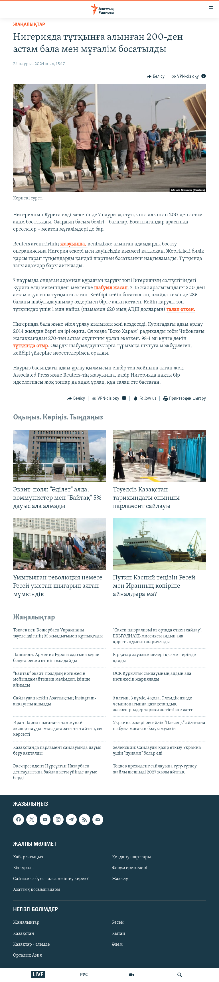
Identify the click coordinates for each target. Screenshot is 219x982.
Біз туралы (24, 868)
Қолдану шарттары (131, 857)
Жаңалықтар (26, 922)
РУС (84, 975)
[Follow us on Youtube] (45, 819)
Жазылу (120, 879)
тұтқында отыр (30, 346)
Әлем (117, 944)
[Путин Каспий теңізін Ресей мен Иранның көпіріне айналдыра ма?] (159, 544)
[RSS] (84, 819)
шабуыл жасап (110, 288)
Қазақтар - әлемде (31, 944)
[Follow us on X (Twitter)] (31, 819)
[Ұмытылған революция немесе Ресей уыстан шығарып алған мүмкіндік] (59, 544)
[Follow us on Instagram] (58, 819)
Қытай (118, 933)
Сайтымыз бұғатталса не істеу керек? (50, 879)
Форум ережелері (129, 868)
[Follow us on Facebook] (18, 819)
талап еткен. (181, 309)
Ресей (118, 922)
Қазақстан (23, 933)
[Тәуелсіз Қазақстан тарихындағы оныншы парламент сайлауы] (159, 456)
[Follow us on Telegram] (71, 819)
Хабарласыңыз (28, 857)
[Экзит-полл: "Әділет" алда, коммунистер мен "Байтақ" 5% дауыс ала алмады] (59, 456)
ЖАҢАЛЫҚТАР (29, 24)
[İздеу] (179, 975)
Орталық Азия (27, 955)
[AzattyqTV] (131, 975)
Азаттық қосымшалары (36, 889)
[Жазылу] (97, 819)
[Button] (156, 76)
